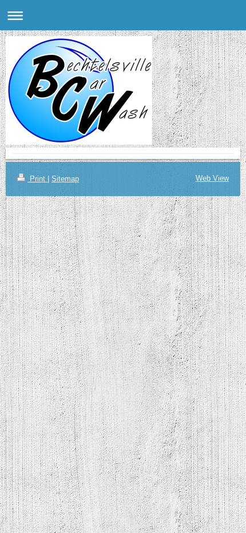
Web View (212, 178)
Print (37, 178)
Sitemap (65, 178)
